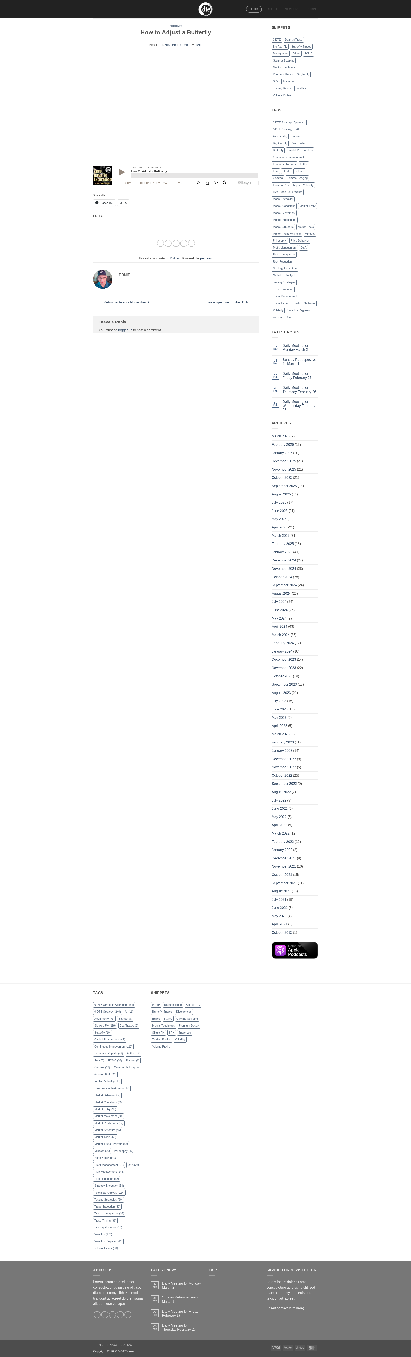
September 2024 (284, 585)
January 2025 (282, 552)
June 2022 (280, 808)
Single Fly (303, 74)
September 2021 (284, 883)
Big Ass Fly (280, 46)
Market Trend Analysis (287, 233)
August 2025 (281, 494)
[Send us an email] (120, 1314)
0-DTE (277, 39)
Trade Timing (281, 303)
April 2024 (279, 626)
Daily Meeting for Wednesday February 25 (299, 406)
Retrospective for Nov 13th (228, 302)
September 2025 (284, 486)
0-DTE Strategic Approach (289, 122)
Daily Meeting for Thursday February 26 (299, 389)
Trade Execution (283, 289)
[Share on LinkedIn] (191, 243)
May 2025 (279, 519)
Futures (299, 171)
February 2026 (283, 444)
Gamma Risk (281, 185)
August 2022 (281, 792)
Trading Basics (282, 88)
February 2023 (283, 742)
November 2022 (284, 767)
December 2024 (284, 560)
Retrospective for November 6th (127, 302)
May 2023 (279, 717)
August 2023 (281, 693)
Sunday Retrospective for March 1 (299, 362)
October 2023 (282, 676)
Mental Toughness (284, 67)
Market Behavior (283, 199)
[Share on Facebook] (160, 243)
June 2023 (280, 709)
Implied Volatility (303, 185)
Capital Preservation (300, 150)
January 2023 (282, 750)
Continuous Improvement (288, 157)
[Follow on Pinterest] (127, 1314)
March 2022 (281, 833)
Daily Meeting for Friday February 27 (297, 376)
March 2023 (281, 734)
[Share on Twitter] (168, 243)
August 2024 (281, 593)
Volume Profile (282, 95)
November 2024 (284, 568)
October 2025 (282, 477)
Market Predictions (284, 219)
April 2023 (279, 726)
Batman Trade (293, 39)
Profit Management (284, 247)
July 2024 (279, 601)
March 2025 (281, 535)
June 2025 (280, 511)
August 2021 (281, 891)
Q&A (304, 247)
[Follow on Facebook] (97, 1314)
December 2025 (284, 461)
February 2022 (283, 842)
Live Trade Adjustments (287, 192)
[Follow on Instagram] (104, 1314)
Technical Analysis (284, 275)
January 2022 (282, 850)
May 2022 (279, 817)
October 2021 (282, 875)
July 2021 (279, 899)
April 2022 (279, 825)
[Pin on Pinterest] (183, 243)
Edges (296, 53)
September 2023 (284, 684)
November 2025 (284, 469)
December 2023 (284, 659)
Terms (98, 1344)
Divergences (280, 53)
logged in (125, 330)
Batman (296, 136)
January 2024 (282, 651)
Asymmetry (280, 136)
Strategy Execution (285, 268)
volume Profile (282, 317)
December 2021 (284, 858)
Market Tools (306, 226)
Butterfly (278, 150)
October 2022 (282, 775)
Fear (275, 171)
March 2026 (281, 436)
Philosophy (280, 240)
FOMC (308, 53)
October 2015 (282, 932)
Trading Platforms (304, 303)
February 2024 (283, 643)
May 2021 (279, 916)
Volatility (301, 88)
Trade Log (289, 81)
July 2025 (279, 502)
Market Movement (284, 213)
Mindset (310, 233)
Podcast (176, 26)
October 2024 (282, 577)
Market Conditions (284, 205)
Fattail (304, 164)
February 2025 (283, 544)
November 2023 (284, 668)
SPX (276, 81)
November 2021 (284, 866)
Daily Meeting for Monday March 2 (295, 347)
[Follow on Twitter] (112, 1314)
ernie (198, 45)
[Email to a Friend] (176, 243)
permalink (206, 258)
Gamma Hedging (297, 178)
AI (297, 129)
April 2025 (279, 527)
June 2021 (280, 908)
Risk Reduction (282, 261)
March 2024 (281, 635)
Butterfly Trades (301, 46)
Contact (127, 1344)
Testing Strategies (284, 282)
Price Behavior (300, 240)
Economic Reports (284, 164)
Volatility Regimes (298, 310)
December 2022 (284, 759)
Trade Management (285, 296)
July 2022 (279, 800)
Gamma (278, 178)
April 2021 (279, 924)
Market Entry (307, 205)
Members (292, 9)
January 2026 (282, 453)
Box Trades (298, 143)
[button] (311, 9)
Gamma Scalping (283, 60)
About (272, 9)
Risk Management (284, 254)
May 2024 (279, 618)
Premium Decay (283, 74)
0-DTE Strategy (282, 129)
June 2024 (280, 610)
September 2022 (284, 783)
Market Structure (283, 226)
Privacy (112, 1344)
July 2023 (279, 701)
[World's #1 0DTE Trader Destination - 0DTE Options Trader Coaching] (205, 9)
